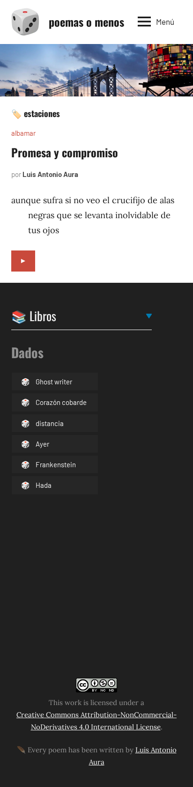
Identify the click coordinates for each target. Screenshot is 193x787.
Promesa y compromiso (64, 152)
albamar (23, 133)
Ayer (42, 444)
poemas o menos (86, 21)
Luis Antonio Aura (50, 174)
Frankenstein (56, 464)
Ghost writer (54, 381)
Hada (44, 485)
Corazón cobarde (61, 402)
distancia (50, 423)
